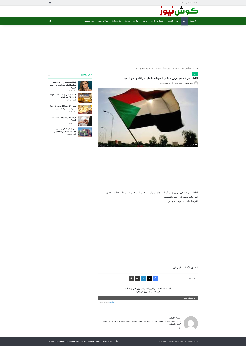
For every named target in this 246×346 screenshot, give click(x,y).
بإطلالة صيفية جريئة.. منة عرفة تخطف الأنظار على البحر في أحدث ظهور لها (63, 85)
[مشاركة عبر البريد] (137, 278)
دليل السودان (89, 21)
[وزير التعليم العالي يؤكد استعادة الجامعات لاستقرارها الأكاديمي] (85, 132)
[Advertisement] (123, 45)
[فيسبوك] (155, 278)
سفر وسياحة (117, 21)
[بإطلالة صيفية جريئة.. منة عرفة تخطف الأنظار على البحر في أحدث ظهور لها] (85, 86)
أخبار (184, 21)
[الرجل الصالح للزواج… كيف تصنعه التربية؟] (85, 121)
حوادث (144, 21)
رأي (177, 21)
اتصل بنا (51, 341)
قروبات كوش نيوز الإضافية (148, 291)
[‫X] (149, 278)
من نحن (110, 341)
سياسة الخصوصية (62, 341)
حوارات (136, 21)
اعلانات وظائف (74, 341)
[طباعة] (131, 278)
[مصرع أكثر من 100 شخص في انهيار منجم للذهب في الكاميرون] (85, 109)
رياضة (127, 21)
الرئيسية (193, 21)
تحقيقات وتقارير (157, 21)
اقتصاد (170, 21)
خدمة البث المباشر (87, 341)
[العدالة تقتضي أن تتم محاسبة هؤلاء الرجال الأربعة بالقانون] (85, 98)
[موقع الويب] (179, 328)
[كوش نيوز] (179, 11)
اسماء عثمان (189, 83)
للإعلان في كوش (101, 341)
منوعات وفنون (103, 21)
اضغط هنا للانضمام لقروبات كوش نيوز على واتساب (148, 288)
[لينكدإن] (143, 278)
